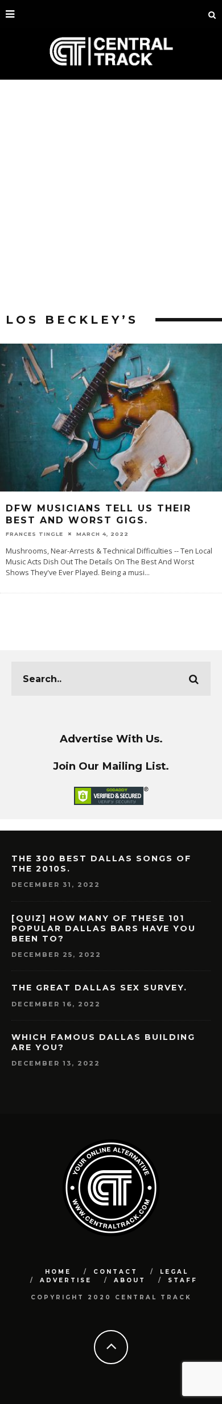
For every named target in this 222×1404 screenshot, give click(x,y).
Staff (183, 1280)
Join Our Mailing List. (111, 766)
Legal (174, 1271)
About (130, 1280)
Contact (115, 1271)
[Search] (212, 14)
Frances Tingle (34, 534)
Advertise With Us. (111, 738)
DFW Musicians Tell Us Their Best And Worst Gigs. (98, 514)
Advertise (66, 1280)
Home (58, 1271)
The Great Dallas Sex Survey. (99, 987)
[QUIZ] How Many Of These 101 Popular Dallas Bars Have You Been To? (103, 928)
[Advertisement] (111, 196)
